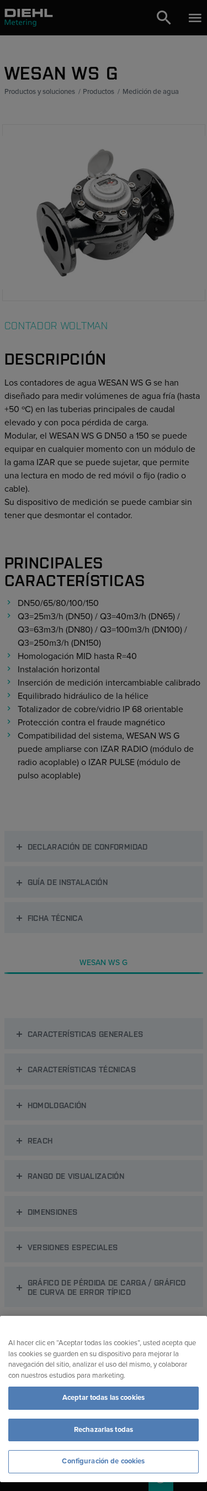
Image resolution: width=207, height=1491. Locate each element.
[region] (103, 1399)
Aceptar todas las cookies (103, 1397)
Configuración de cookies (103, 1461)
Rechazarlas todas (103, 1429)
